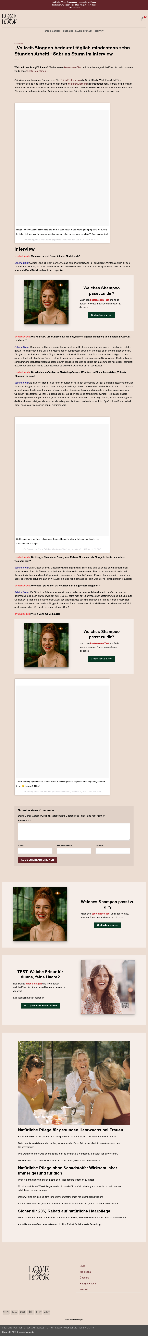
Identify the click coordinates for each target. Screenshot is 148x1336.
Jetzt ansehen (74, 8)
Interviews (18, 43)
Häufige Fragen (83, 31)
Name (21, 845)
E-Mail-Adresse (65, 845)
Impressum (56, 1328)
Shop (82, 1266)
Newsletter (43, 1328)
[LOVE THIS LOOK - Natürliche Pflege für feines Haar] (9, 19)
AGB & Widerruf (87, 1328)
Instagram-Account (77, 83)
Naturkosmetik (53, 31)
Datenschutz (70, 1328)
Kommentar (24, 820)
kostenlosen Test (72, 67)
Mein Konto (85, 1272)
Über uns (68, 31)
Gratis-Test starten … (38, 71)
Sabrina (47, 239)
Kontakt (99, 31)
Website (99, 845)
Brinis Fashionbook (71, 80)
